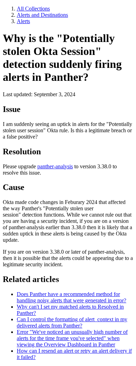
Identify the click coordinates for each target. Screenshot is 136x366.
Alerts (23, 21)
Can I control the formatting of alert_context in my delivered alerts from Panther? (72, 322)
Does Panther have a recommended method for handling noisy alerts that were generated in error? (71, 297)
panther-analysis (55, 166)
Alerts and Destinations (42, 15)
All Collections (33, 9)
